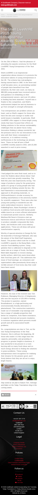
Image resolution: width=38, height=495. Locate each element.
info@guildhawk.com (19, 421)
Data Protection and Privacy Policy (19, 462)
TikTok (19, 480)
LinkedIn (19, 478)
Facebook (19, 474)
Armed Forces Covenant (19, 464)
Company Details (19, 442)
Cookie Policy (19, 458)
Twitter (19, 476)
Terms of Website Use (19, 446)
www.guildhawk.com (9, 5)
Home (2, 14)
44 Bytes (23, 493)
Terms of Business (19, 444)
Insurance (19, 448)
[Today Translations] (19, 10)
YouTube (20, 482)
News (6, 395)
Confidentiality (19, 460)
